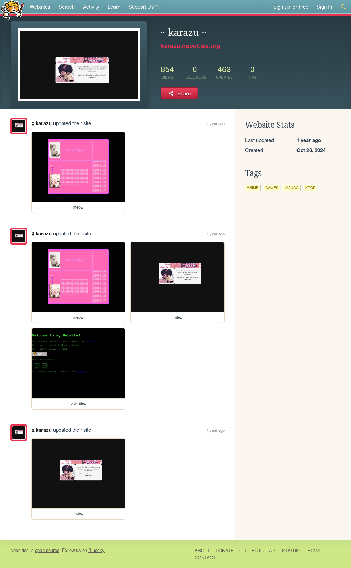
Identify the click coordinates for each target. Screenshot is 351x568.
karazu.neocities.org (190, 45)
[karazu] (19, 126)
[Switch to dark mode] (343, 6)
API (273, 550)
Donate (225, 550)
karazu (44, 123)
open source (47, 550)
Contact (205, 557)
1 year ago (216, 123)
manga (292, 187)
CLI (242, 550)
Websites (39, 6)
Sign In (324, 6)
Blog (258, 550)
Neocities (19, 550)
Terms (312, 550)
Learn (114, 6)
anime (252, 187)
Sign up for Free (290, 6)
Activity (91, 6)
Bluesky (96, 550)
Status (290, 550)
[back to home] (12, 9)
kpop (310, 187)
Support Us (141, 6)
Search (67, 6)
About (202, 550)
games (271, 187)
